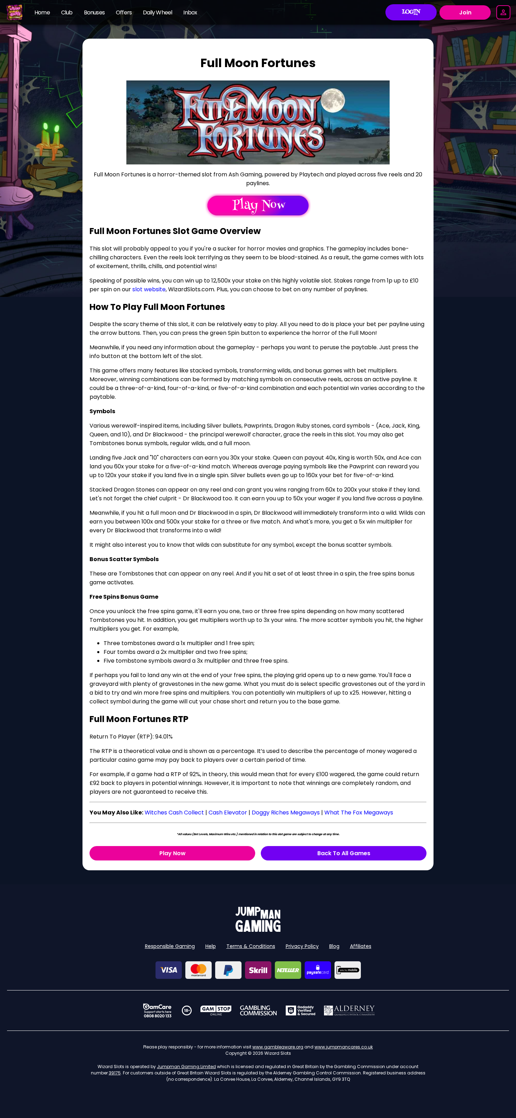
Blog (334, 946)
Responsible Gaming (170, 946)
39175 (115, 1073)
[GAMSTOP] (216, 1010)
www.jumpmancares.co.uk (344, 1047)
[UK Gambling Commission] (258, 1010)
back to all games (343, 853)
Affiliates (360, 946)
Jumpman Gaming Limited (186, 1067)
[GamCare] (157, 1010)
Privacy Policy (302, 946)
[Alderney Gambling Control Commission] (349, 1010)
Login (411, 12)
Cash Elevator (228, 812)
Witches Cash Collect (174, 812)
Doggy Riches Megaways (286, 812)
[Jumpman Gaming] (258, 930)
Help (210, 946)
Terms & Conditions (250, 946)
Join (465, 12)
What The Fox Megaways (358, 812)
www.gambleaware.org (277, 1047)
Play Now (172, 853)
